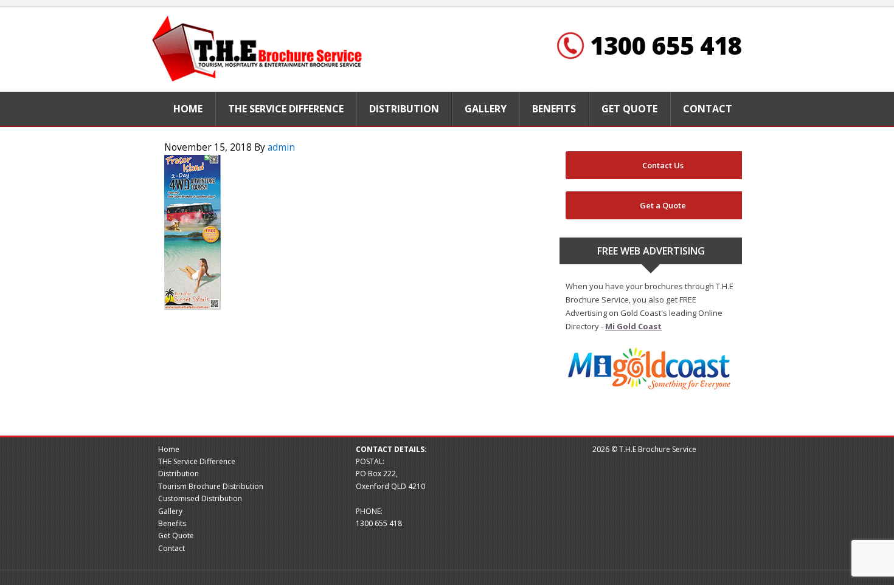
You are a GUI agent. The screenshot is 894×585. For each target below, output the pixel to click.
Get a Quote (663, 205)
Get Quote (176, 535)
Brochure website (258, 49)
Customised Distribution (200, 498)
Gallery (170, 511)
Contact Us (663, 165)
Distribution (178, 473)
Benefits (172, 523)
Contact (171, 548)
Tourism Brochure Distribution (210, 486)
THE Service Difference (196, 461)
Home (168, 449)
